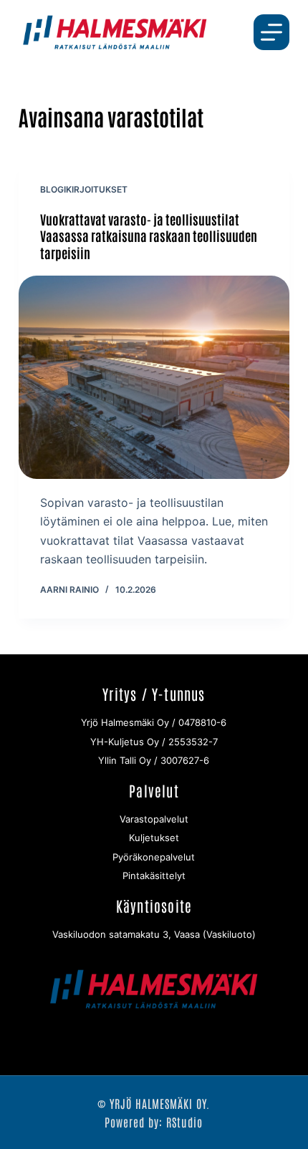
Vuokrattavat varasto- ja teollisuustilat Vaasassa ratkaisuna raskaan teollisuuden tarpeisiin (148, 235)
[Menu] (271, 32)
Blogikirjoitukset (83, 189)
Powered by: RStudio (154, 1122)
